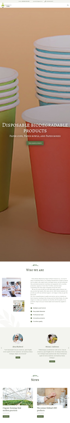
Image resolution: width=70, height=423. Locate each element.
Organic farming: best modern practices (12, 409)
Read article (6, 416)
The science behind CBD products (47, 409)
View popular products (35, 143)
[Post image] (18, 398)
